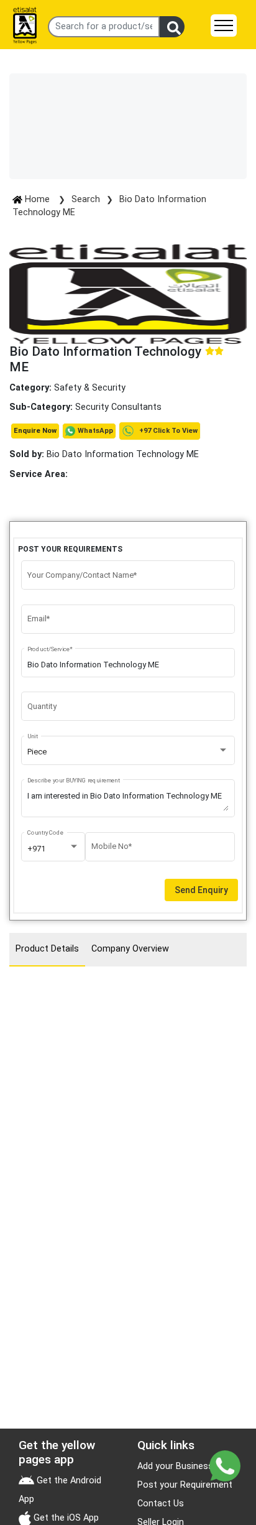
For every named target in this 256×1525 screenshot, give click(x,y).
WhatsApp (95, 431)
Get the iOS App (65, 1518)
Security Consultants (118, 407)
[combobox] (128, 752)
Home (37, 199)
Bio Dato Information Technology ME (104, 454)
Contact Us (160, 1503)
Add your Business (175, 1466)
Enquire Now (35, 431)
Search (85, 199)
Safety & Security (90, 387)
